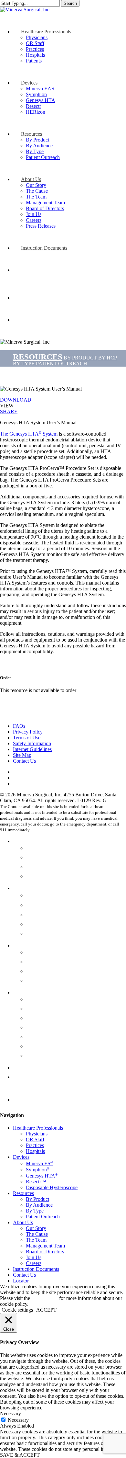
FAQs (19, 726)
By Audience (41, 961)
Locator (22, 1099)
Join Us (35, 1046)
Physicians (38, 848)
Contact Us (24, 761)
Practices (36, 866)
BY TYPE (24, 363)
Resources (25, 945)
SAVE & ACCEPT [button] (20, 1455)
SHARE (8, 411)
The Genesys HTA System (29, 434)
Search (70, 3)
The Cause (38, 1008)
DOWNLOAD (15, 400)
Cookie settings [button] (17, 1310)
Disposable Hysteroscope (55, 933)
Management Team (48, 1027)
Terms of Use (26, 737)
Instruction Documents (39, 1067)
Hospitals (37, 876)
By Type (36, 971)
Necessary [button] (10, 1413)
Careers (35, 1055)
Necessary (18, 1420)
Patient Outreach (45, 980)
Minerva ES (41, 895)
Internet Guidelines (32, 749)
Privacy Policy (28, 732)
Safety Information (32, 743)
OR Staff (36, 857)
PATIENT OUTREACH (61, 363)
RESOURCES (37, 356)
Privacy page (44, 1298)
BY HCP (107, 357)
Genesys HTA (43, 914)
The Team (37, 1018)
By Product (39, 952)
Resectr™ (37, 924)
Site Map (22, 755)
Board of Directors (48, 1036)
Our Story (37, 999)
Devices (22, 888)
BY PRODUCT (80, 357)
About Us (24, 992)
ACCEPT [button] (46, 1310)
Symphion (39, 905)
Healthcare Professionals (42, 841)
